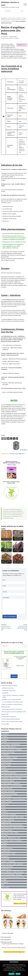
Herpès (4, 809)
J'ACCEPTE (11, 973)
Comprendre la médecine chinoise (9, 685)
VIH (3, 884)
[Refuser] (26, 969)
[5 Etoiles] (8, 453)
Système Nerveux (6, 869)
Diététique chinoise (5, 706)
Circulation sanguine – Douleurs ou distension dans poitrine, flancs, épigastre (13, 775)
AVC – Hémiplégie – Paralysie (9, 757)
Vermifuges (5, 882)
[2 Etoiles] (3, 453)
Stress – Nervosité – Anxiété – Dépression (12, 864)
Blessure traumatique (7, 760)
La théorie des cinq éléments (8, 690)
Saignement (5, 856)
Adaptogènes (5, 733)
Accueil (9, 18)
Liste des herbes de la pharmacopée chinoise (11, 721)
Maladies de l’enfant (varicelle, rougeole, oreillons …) (12, 825)
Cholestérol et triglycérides (9, 773)
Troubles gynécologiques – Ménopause (12, 874)
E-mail (4, 585)
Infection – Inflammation (8, 819)
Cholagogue (5, 770)
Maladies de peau (6, 822)
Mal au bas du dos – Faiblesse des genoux (13, 827)
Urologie (4, 879)
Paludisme (4, 843)
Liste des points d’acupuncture (9, 716)
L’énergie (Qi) (5, 693)
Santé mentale (5, 858)
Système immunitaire (7, 866)
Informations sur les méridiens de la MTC (11, 699)
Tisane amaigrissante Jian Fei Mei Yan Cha (12, 709)
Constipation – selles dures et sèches (11, 778)
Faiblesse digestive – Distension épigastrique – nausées (13, 799)
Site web (5, 591)
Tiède (20, 121)
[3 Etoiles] (5, 453)
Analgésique (5, 739)
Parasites (4, 845)
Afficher (24, 44)
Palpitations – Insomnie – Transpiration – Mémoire (12, 841)
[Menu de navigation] (25, 4)
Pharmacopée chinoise (16, 19)
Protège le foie (6, 851)
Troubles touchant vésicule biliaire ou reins (13, 877)
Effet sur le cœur (6, 796)
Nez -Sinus (5, 835)
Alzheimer (4, 736)
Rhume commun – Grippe (8, 853)
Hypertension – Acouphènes (9, 814)
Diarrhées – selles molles (8, 791)
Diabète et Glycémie (7, 788)
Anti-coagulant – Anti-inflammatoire (11, 744)
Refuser (18, 973)
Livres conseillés (5, 724)
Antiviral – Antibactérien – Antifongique (12, 749)
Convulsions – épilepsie (8, 780)
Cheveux (4, 767)
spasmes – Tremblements (8, 861)
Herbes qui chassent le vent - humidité (10, 38)
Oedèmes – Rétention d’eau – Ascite (11, 838)
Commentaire (6, 597)
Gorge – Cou (5, 804)
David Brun (5, 36)
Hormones (4, 812)
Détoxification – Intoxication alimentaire (12, 786)
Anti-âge (4, 741)
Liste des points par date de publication (11, 719)
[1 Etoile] (2, 453)
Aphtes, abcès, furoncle (8, 752)
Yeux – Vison (5, 887)
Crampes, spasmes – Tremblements (11, 783)
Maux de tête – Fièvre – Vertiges (10, 832)
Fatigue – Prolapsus (7, 801)
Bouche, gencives (6, 762)
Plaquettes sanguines (7, 848)
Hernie (3, 806)
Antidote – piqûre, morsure (9, 747)
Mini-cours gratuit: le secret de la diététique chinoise (14, 711)
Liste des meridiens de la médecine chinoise (13, 702)
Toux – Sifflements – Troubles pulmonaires (13, 871)
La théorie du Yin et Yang (7, 688)
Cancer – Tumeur (6, 765)
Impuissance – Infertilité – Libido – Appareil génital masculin (12, 817)
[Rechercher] (22, 11)
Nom (4, 580)
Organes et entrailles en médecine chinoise (12, 704)
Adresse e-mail (20, 665)
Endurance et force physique (9, 793)
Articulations (5, 754)
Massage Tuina (4, 714)
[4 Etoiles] (6, 453)
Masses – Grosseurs (7, 830)
